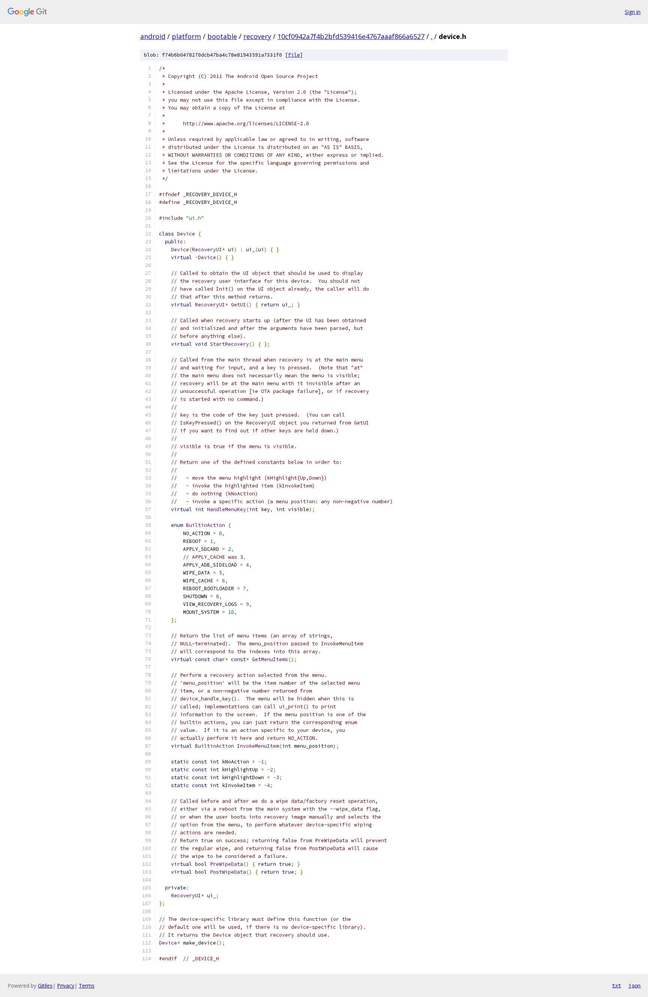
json (634, 985)
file (294, 55)
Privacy (65, 985)
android (152, 36)
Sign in (632, 11)
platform (186, 36)
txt (616, 985)
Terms (86, 985)
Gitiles (45, 985)
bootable (222, 36)
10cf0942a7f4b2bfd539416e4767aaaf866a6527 (351, 36)
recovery (257, 36)
